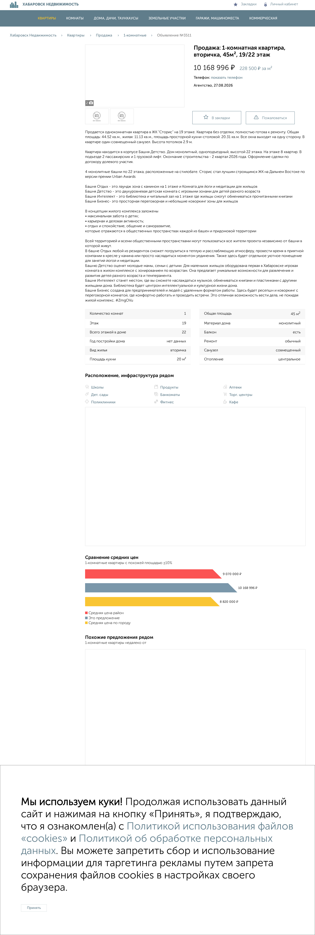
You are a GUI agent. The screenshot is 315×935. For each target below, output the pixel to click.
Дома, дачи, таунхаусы (116, 18)
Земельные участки (167, 18)
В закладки (221, 118)
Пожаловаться (274, 118)
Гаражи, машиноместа (217, 18)
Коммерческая (263, 18)
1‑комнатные (135, 35)
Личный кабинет (284, 4)
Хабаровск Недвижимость (33, 35)
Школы (97, 387)
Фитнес (166, 402)
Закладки (248, 4)
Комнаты (75, 18)
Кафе (233, 402)
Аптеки (235, 387)
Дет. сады (99, 395)
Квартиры (47, 18)
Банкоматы (169, 395)
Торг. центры (240, 395)
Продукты (168, 387)
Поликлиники (103, 402)
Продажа (104, 35)
